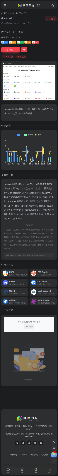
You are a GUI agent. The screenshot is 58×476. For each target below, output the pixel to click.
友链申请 (13, 454)
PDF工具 (19, 13)
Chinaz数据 (13, 192)
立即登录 (29, 326)
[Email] (40, 443)
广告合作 (24, 454)
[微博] (29, 443)
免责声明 (34, 454)
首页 (5, 13)
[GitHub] (35, 443)
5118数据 (35, 188)
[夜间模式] (54, 461)
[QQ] (23, 443)
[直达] (27, 273)
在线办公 (11, 13)
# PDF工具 (21, 56)
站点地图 (45, 454)
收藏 (52, 18)
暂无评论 (9, 310)
